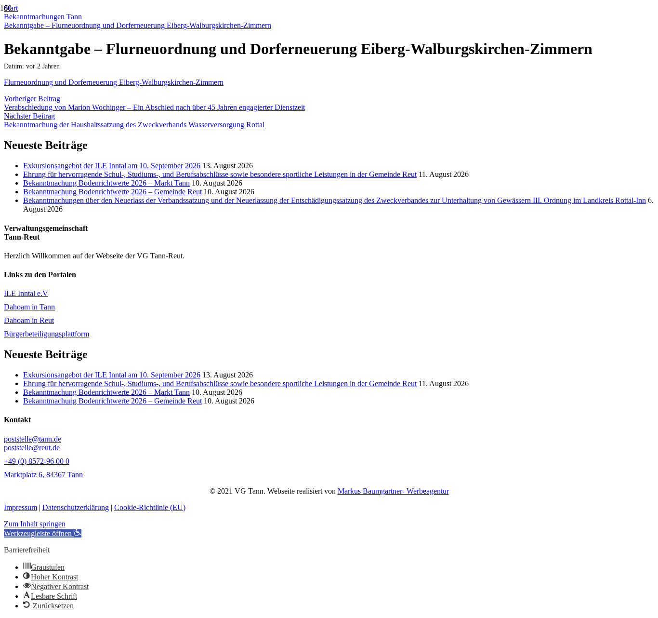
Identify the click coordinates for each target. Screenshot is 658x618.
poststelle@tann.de (32, 439)
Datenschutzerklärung (75, 507)
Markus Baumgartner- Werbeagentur (393, 491)
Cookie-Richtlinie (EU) (149, 507)
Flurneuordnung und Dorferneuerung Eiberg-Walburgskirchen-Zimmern (114, 82)
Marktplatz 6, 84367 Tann (43, 474)
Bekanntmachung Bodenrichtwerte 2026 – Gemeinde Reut (112, 192)
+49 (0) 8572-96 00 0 (36, 461)
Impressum (20, 507)
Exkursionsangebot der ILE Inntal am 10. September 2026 (111, 165)
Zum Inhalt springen (35, 524)
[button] (42, 533)
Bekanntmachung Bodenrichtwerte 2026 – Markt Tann (106, 183)
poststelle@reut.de (32, 447)
